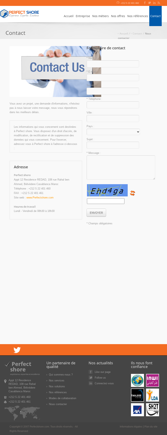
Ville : (90, 112)
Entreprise (83, 16)
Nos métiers (100, 16)
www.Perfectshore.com (40, 197)
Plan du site (150, 426)
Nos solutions (57, 386)
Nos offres (118, 16)
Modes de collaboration (62, 398)
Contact (155, 16)
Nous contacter (58, 404)
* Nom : (91, 57)
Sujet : (90, 139)
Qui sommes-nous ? (61, 374)
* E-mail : (92, 71)
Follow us (100, 377)
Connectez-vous (104, 383)
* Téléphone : (94, 98)
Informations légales (131, 426)
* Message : (94, 152)
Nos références (137, 16)
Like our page (103, 371)
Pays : (90, 126)
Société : (92, 85)
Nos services (56, 380)
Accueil (69, 16)
